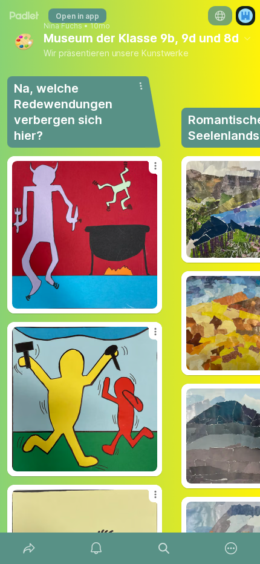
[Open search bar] (163, 548)
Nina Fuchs (63, 26)
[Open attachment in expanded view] (84, 235)
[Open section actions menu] (140, 86)
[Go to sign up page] (245, 15)
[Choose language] (220, 15)
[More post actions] (147, 170)
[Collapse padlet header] (247, 38)
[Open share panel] (29, 548)
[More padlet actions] (231, 548)
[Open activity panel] (96, 548)
